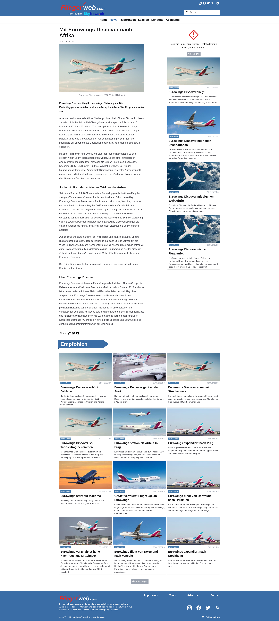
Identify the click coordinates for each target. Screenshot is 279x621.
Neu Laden (193, 54)
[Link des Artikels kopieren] (69, 333)
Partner (215, 595)
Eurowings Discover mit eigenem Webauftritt (190, 163)
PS (73, 41)
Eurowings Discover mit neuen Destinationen (190, 108)
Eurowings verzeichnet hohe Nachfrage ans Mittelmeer (81, 520)
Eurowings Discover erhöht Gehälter (78, 354)
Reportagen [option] (128, 19)
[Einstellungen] (218, 3)
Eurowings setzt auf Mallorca (74, 463)
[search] (187, 12)
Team (172, 595)
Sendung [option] (157, 19)
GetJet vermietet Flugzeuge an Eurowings (134, 463)
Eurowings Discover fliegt (180, 59)
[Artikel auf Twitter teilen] (73, 333)
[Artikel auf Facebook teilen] (77, 333)
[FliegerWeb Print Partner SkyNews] (93, 13)
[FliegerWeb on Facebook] (204, 3)
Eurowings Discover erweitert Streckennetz (189, 354)
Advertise (193, 595)
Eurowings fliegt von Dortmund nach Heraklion (191, 463)
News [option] (113, 19)
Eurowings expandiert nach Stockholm (187, 519)
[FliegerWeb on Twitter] (208, 3)
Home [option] (104, 19)
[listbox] (103, 19)
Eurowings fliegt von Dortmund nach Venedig (136, 519)
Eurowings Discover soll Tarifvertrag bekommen (83, 410)
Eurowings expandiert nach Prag (184, 410)
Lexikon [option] (143, 19)
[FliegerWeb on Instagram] (200, 3)
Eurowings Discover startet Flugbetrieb (187, 216)
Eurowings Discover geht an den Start (132, 354)
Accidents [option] (173, 19)
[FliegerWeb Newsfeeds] (212, 3)
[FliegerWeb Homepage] (82, 6)
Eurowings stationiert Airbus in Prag (131, 410)
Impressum (151, 595)
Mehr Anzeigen (139, 581)
